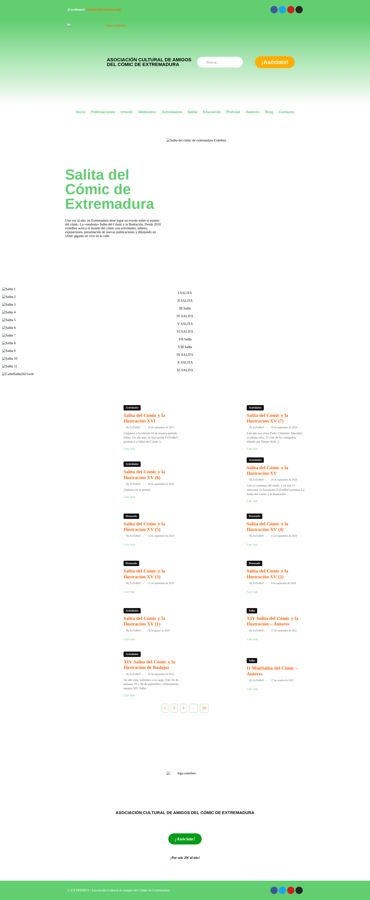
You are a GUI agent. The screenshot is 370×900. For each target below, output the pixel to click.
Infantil (127, 112)
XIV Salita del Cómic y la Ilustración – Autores (272, 621)
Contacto (286, 112)
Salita (192, 112)
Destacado (131, 516)
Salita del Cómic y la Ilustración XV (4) (267, 526)
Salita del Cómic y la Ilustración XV (267, 470)
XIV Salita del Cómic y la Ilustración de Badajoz (149, 664)
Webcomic (147, 112)
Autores (253, 112)
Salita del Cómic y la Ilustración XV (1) (144, 621)
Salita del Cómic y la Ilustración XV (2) (267, 573)
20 (204, 708)
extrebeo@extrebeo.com (103, 9)
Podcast (233, 112)
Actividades (172, 112)
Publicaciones (103, 112)
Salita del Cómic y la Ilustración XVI (144, 418)
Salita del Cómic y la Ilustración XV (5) (144, 526)
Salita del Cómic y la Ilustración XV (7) (267, 418)
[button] (185, 378)
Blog (269, 112)
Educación (212, 112)
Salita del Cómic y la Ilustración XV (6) (144, 474)
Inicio (80, 112)
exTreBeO (135, 427)
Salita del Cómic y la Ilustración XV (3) (144, 573)
